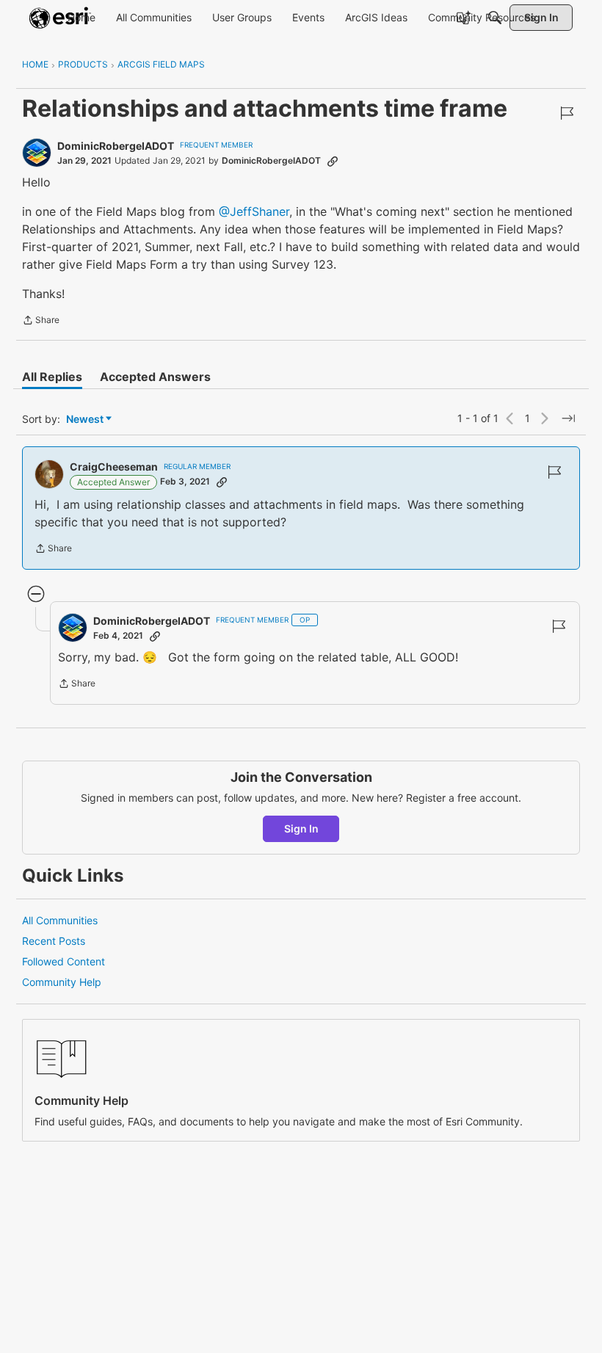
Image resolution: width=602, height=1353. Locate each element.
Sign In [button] (301, 828)
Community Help (61, 982)
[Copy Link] (332, 160)
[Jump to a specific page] (568, 418)
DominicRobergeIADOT (115, 145)
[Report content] (567, 113)
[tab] (52, 376)
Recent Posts (53, 941)
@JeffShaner (254, 211)
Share (40, 321)
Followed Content (63, 961)
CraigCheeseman (114, 466)
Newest (85, 420)
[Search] (495, 17)
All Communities (60, 920)
